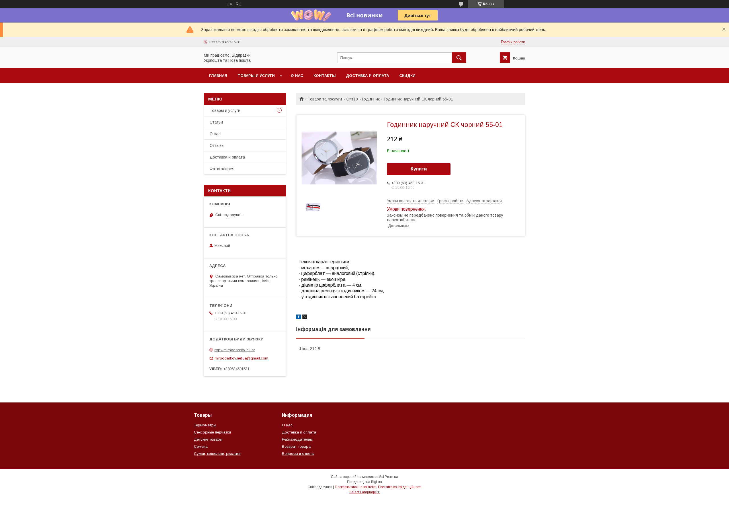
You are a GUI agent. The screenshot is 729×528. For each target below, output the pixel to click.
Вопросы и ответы (298, 453)
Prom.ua (391, 477)
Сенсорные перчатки (212, 432)
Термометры (205, 425)
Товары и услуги (256, 75)
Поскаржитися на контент (355, 487)
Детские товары (208, 439)
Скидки (407, 75)
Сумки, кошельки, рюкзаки (217, 453)
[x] (304, 317)
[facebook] (298, 317)
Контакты (325, 75)
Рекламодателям (297, 439)
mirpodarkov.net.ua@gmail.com (241, 358)
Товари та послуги (325, 99)
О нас (297, 75)
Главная (218, 75)
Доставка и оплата (367, 75)
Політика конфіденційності (399, 487)
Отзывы (217, 145)
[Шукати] (459, 57)
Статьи (216, 122)
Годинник (371, 99)
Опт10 (352, 99)
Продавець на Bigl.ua (364, 482)
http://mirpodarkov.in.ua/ (234, 350)
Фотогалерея (222, 169)
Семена (201, 446)
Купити (419, 169)
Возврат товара (296, 446)
